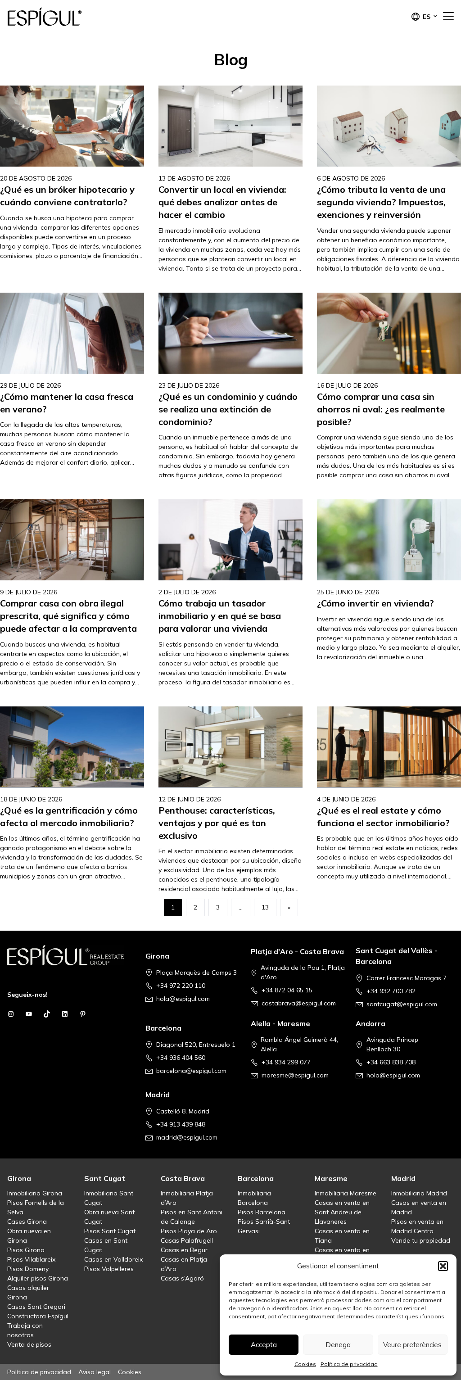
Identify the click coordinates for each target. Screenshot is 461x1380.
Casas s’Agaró (182, 1278)
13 (265, 907)
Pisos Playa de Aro (189, 1231)
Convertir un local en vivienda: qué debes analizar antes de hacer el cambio (222, 202)
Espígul (52, 16)
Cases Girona (27, 1221)
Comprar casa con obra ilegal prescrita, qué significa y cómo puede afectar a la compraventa (68, 615)
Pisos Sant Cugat (110, 1231)
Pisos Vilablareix (31, 1259)
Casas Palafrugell (187, 1240)
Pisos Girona (26, 1250)
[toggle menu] (448, 16)
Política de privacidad (349, 1364)
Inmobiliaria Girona (34, 1193)
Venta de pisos (29, 1344)
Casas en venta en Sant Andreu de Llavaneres (342, 1212)
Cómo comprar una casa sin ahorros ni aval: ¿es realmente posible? (381, 409)
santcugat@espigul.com (401, 1004)
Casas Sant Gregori (36, 1307)
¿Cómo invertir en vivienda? (375, 603)
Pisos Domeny (28, 1269)
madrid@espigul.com (186, 1137)
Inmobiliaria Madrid (419, 1193)
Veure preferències (412, 1344)
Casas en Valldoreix (113, 1259)
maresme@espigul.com (295, 1075)
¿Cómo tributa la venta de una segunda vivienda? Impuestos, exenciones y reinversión (381, 202)
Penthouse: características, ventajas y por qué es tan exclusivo (216, 823)
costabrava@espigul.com (299, 1003)
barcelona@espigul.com (191, 1071)
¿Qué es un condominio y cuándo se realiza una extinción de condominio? (228, 409)
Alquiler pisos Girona (37, 1278)
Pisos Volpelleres (109, 1269)
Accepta (264, 1344)
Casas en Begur (184, 1250)
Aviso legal (94, 1372)
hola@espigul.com (183, 999)
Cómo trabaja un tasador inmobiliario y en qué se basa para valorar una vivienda (219, 615)
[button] (442, 1266)
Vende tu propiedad (420, 1240)
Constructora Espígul (37, 1316)
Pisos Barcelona (261, 1212)
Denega (338, 1344)
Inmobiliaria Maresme (345, 1193)
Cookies (305, 1364)
